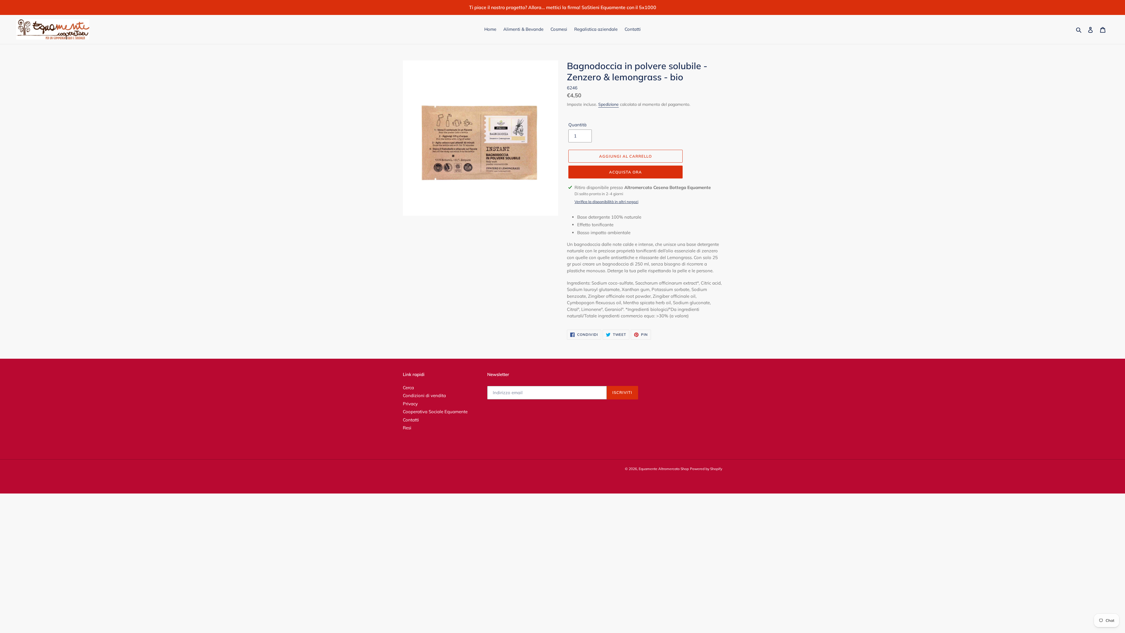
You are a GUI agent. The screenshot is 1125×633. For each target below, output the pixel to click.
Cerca (408, 387)
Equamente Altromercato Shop (664, 469)
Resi (407, 427)
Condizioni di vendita (424, 395)
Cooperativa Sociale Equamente (435, 411)
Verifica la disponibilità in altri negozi (606, 201)
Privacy (410, 403)
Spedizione (608, 104)
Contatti (411, 420)
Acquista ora (625, 172)
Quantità (577, 124)
